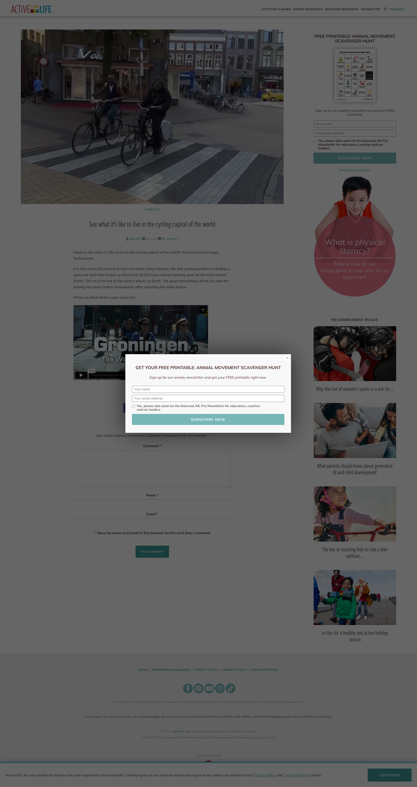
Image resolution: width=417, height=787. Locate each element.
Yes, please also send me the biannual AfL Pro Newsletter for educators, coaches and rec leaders (198, 408)
